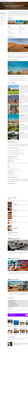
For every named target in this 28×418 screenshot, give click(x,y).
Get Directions (20, 33)
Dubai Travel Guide (15, 309)
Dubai (17, 11)
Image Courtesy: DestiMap (21, 93)
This (12, 204)
